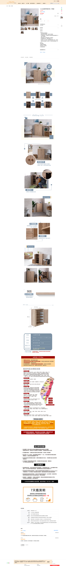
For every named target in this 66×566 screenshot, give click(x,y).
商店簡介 (25, 564)
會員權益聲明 (38, 565)
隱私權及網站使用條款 (27, 565)
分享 (41, 52)
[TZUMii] (11, 2)
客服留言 (38, 564)
